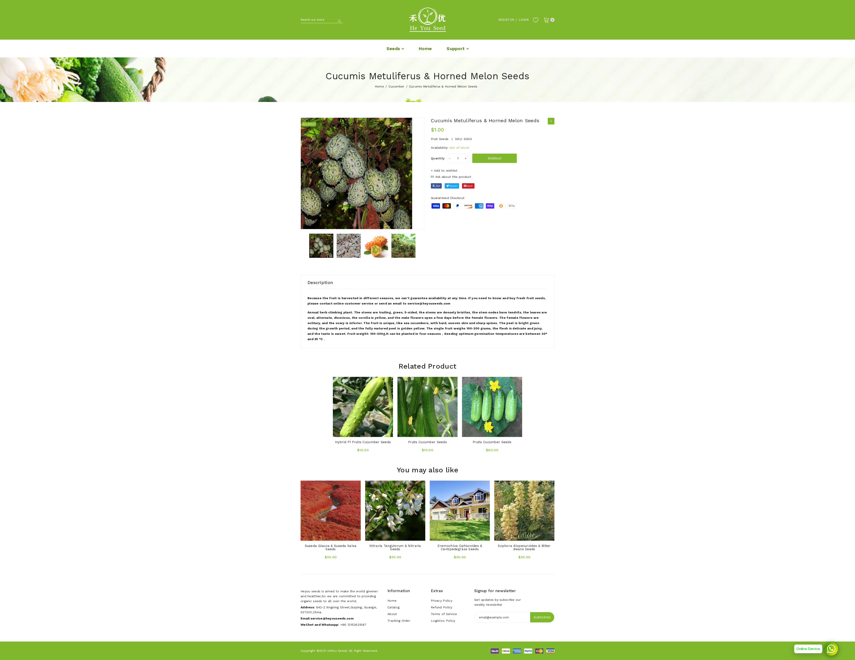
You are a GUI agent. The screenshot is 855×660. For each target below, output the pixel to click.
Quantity (437, 158)
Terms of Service (444, 614)
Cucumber (396, 86)
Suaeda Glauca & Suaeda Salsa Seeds (331, 547)
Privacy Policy (441, 600)
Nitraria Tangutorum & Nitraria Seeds (395, 547)
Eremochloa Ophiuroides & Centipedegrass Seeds (460, 547)
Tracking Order (398, 620)
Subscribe (542, 617)
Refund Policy (441, 607)
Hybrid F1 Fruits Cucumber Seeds (363, 442)
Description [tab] (320, 282)
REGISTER (506, 19)
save (469, 185)
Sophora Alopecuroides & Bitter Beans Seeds (524, 547)
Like (437, 185)
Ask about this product (452, 177)
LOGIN (524, 19)
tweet (453, 185)
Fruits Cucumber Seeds (427, 442)
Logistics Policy (443, 620)
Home (379, 86)
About (392, 614)
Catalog (393, 607)
